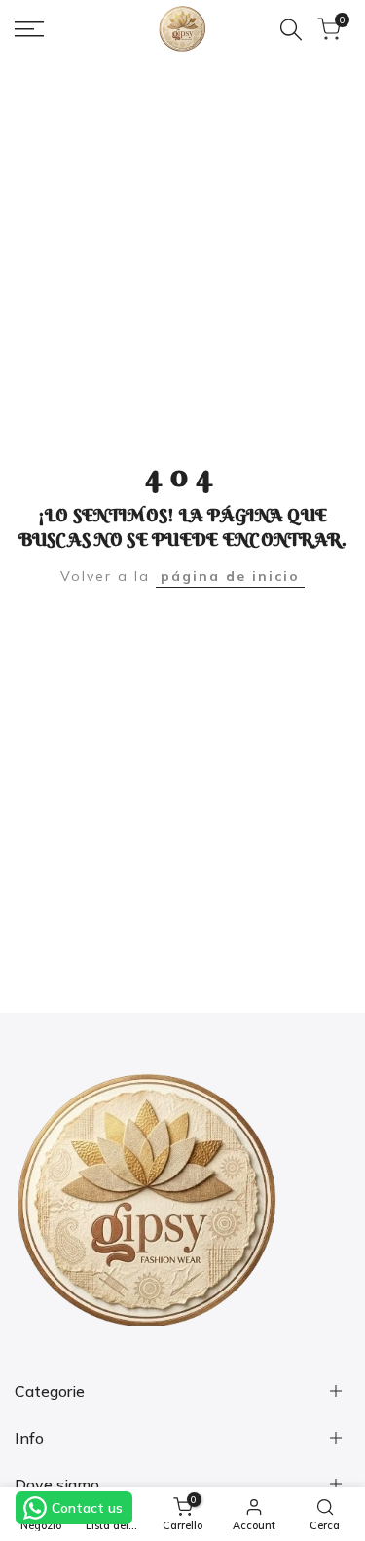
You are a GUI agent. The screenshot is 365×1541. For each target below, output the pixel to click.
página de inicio (230, 576)
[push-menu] (29, 29)
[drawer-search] (291, 30)
